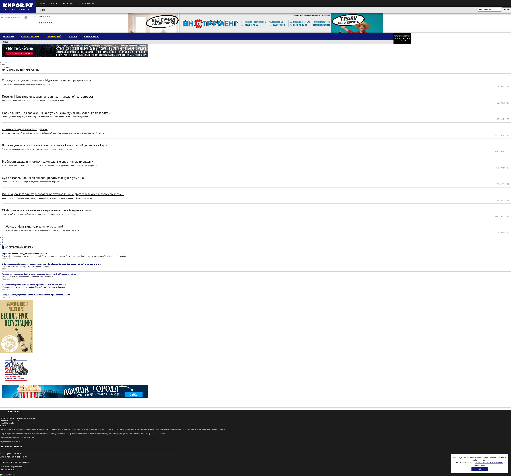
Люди (6, 42)
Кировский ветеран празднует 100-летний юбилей (24, 253)
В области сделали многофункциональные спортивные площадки (47, 161)
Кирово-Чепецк (30, 36)
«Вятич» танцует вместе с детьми (25, 129)
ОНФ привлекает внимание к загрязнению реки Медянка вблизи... (48, 210)
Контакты (4, 425)
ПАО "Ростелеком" (7, 469)
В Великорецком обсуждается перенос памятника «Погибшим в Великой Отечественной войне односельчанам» (51, 264)
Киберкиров (91, 36)
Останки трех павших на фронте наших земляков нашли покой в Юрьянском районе (39, 274)
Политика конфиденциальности (15, 462)
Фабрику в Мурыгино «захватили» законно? (32, 226)
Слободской (54, 36)
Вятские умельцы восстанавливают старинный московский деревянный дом (55, 145)
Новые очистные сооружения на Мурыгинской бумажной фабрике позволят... (56, 113)
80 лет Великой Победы (19, 247)
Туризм (42, 10)
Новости (8, 36)
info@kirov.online (7, 423)
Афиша (73, 36)
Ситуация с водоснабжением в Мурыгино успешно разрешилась (47, 80)
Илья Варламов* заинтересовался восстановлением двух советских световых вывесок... (63, 194)
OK (479, 469)
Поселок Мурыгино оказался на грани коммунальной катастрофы (47, 96)
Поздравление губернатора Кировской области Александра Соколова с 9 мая (36, 294)
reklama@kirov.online (17, 456)
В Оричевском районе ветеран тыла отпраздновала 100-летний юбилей (34, 284)
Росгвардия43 (46, 22)
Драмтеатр (44, 16)
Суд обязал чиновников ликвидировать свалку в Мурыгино (43, 178)
